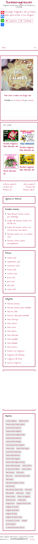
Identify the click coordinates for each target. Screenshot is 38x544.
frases (28, 493)
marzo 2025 (11, 258)
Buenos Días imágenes (13, 459)
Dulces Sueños (27, 466)
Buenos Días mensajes (13, 466)
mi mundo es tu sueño (12, 521)
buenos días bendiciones (13, 452)
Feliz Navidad (12, 339)
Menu (4, 47)
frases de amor (10, 500)
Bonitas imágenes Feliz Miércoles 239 (27, 168)
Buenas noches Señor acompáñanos (16, 242)
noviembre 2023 (13, 265)
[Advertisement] (19, 34)
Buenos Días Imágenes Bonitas (15, 462)
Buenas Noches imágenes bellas (15, 435)
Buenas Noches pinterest (13, 438)
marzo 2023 (11, 269)
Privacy (32, 539)
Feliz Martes (12, 331)
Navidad (24, 521)
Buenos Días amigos (23, 448)
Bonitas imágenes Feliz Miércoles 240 (27, 149)
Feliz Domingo (12, 319)
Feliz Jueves (12, 323)
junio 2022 (11, 277)
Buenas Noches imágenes (13, 431)
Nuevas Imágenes (14, 363)
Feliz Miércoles (13, 335)
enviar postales (26, 469)
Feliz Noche (28, 490)
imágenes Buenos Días (23, 503)
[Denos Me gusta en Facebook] (26, 22)
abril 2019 (10, 285)
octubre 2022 (12, 273)
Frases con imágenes (15, 351)
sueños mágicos (10, 524)
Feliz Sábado (12, 343)
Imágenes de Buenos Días (13, 517)
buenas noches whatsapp (13, 442)
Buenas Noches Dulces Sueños (15, 424)
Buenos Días (12, 311)
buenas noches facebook (13, 428)
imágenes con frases (12, 507)
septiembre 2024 (13, 261)
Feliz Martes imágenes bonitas (15, 483)
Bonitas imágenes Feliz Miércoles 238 (10, 145)
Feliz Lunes (11, 327)
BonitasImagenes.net (19, 2)
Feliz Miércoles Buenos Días (14, 490)
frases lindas (22, 500)
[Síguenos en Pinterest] (12, 22)
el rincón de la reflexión (12, 469)
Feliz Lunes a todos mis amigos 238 (29, 187)
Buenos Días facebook (13, 455)
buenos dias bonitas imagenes (15, 445)
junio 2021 (11, 281)
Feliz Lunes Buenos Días (22, 476)
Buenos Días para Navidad (18, 315)
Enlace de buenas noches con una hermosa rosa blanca (19, 229)
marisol (30, 100)
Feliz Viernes (12, 347)
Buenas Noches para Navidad (19, 307)
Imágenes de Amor (14, 359)
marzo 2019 (11, 289)
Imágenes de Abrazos (16, 355)
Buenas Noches (13, 303)
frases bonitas (10, 497)
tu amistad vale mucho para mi (15, 528)
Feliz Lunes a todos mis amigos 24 (9, 187)
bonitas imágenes (11, 421)
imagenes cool (10, 503)
